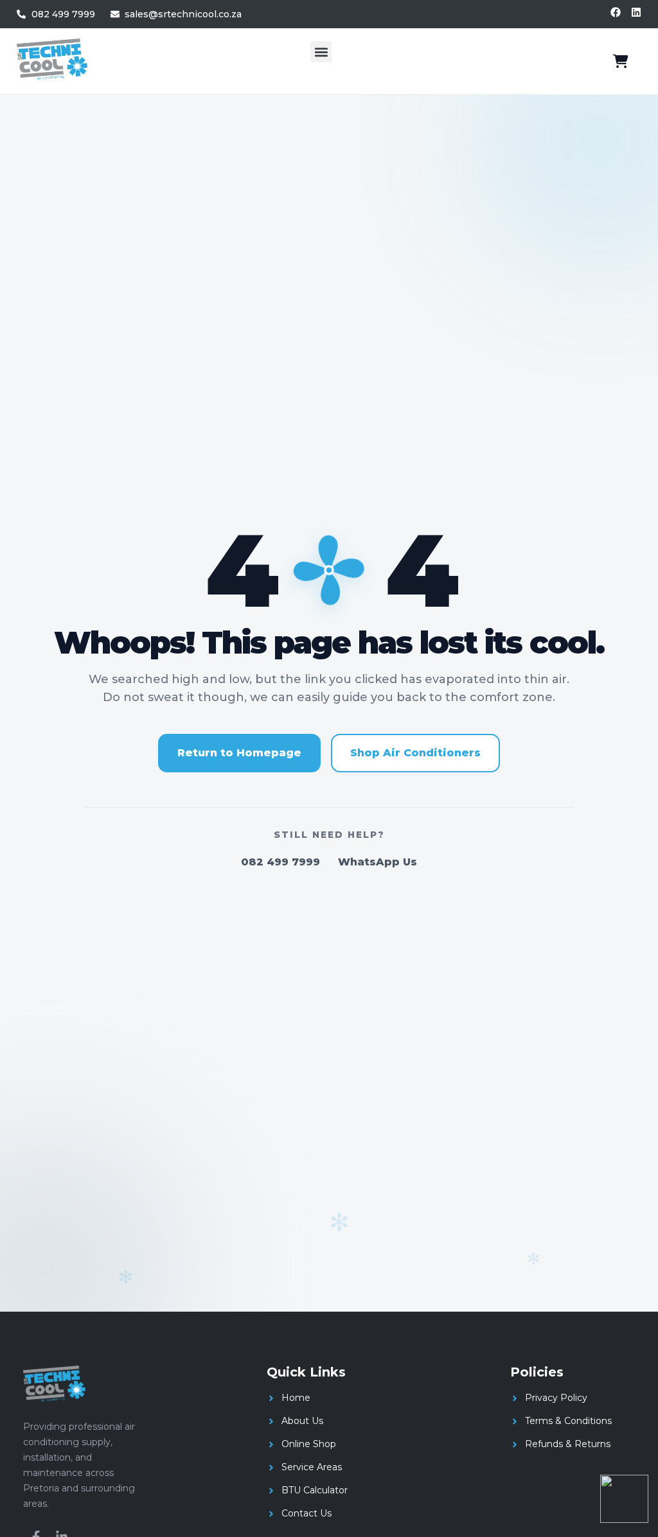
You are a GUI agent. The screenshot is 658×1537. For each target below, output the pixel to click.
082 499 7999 (280, 862)
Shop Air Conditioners (415, 753)
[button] (321, 51)
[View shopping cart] (621, 62)
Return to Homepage (239, 753)
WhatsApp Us (377, 862)
